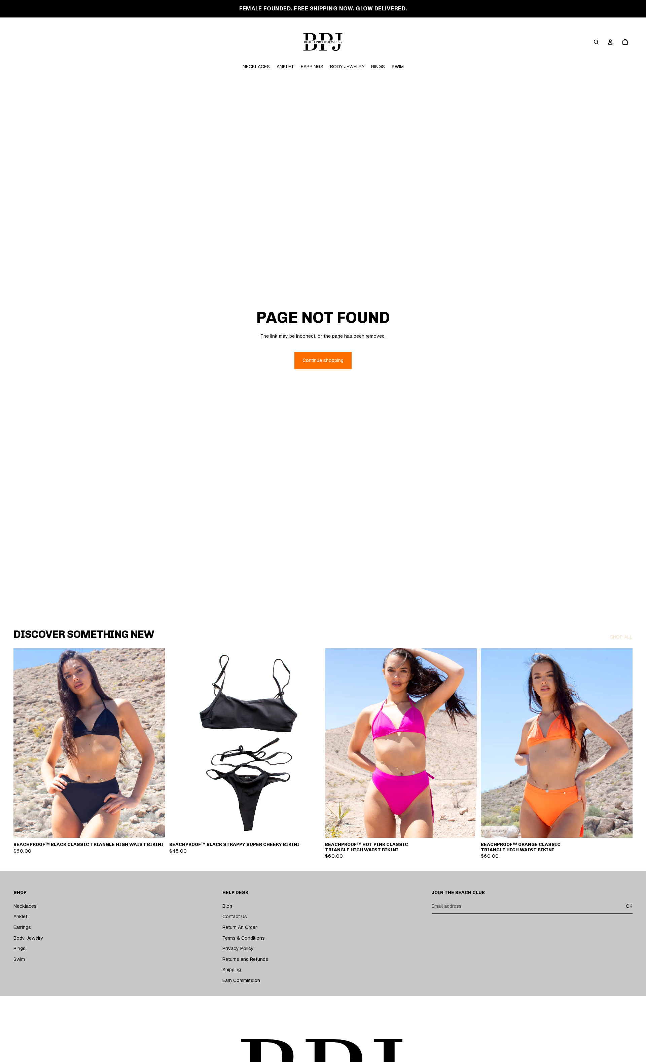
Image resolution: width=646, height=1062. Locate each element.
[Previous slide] (179, 743)
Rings (19, 948)
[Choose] (155, 827)
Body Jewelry (28, 938)
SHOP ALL (621, 637)
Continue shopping (323, 360)
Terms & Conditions (243, 938)
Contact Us (234, 917)
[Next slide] (311, 743)
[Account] (610, 42)
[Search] (596, 42)
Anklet (20, 917)
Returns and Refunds (245, 959)
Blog (227, 906)
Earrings (22, 927)
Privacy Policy (238, 948)
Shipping (231, 970)
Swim (19, 959)
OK (629, 906)
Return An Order (239, 927)
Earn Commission (241, 980)
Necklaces (25, 906)
